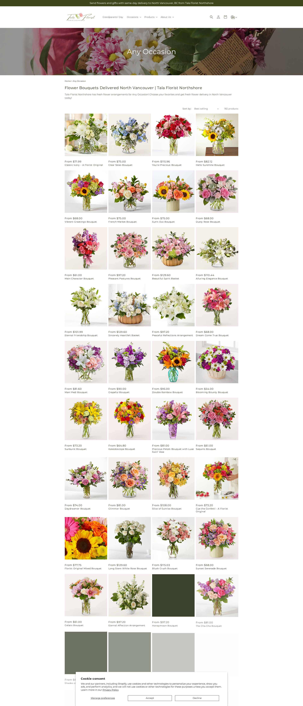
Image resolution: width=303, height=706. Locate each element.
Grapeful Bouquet (119, 392)
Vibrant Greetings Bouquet (81, 221)
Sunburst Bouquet (76, 449)
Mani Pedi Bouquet (76, 392)
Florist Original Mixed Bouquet (83, 568)
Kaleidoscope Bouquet (121, 449)
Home (68, 81)
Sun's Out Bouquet (163, 221)
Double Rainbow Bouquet (167, 392)
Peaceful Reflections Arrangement (172, 335)
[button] (134, 17)
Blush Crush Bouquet (165, 568)
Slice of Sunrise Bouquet (166, 508)
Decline (197, 698)
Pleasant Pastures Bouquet (124, 278)
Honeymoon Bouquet (165, 625)
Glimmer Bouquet (119, 508)
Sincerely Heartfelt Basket (124, 335)
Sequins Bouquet (206, 449)
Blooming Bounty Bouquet (212, 392)
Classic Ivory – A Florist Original (84, 165)
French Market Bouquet (122, 221)
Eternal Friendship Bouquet (81, 335)
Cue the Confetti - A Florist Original (212, 510)
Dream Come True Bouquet (212, 335)
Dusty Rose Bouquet (208, 221)
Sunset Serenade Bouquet (211, 568)
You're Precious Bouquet (167, 165)
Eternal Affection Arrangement (126, 625)
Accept (150, 698)
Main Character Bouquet (79, 278)
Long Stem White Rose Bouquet (127, 568)
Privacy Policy (111, 689)
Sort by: (187, 108)
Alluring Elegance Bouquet (212, 278)
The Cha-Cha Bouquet (209, 625)
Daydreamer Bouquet (78, 508)
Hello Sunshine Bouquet (210, 165)
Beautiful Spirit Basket (165, 278)
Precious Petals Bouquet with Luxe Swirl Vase (173, 450)
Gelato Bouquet (74, 625)
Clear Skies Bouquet (120, 165)
